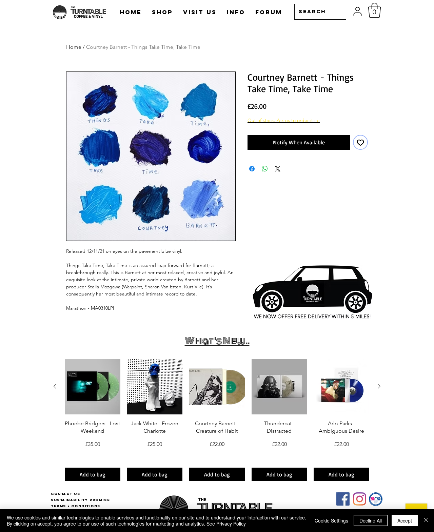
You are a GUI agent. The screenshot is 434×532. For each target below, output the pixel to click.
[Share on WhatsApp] (265, 169)
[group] (217, 420)
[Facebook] (343, 499)
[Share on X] (278, 169)
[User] (357, 11)
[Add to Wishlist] (360, 142)
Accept (404, 520)
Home (73, 47)
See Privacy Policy (226, 523)
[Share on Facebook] (252, 169)
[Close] (426, 520)
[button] (374, 10)
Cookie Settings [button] (331, 520)
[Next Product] (379, 386)
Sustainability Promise (80, 500)
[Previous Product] (55, 386)
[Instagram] (359, 499)
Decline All (370, 520)
